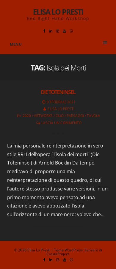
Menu (16, 44)
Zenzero (91, 250)
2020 (27, 115)
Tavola (93, 115)
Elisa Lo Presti (58, 12)
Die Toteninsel (58, 92)
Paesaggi (75, 115)
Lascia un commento (61, 122)
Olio (60, 115)
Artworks (43, 115)
